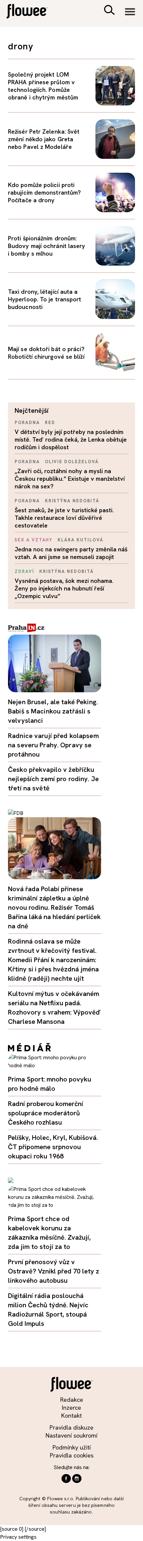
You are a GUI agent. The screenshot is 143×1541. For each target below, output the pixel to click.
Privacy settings (18, 1536)
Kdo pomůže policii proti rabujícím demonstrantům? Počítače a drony (44, 192)
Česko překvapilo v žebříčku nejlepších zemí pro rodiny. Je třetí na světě (53, 778)
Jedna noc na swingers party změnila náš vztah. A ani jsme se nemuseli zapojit (71, 553)
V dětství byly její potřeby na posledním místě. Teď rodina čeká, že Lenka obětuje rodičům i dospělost (71, 439)
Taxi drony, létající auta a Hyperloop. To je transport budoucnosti (44, 299)
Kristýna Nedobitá (72, 501)
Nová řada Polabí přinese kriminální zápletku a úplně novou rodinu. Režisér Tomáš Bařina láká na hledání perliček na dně (54, 907)
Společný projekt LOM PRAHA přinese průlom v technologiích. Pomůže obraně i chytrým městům (43, 86)
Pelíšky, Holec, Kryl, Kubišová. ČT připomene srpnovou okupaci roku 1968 (53, 1146)
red (50, 422)
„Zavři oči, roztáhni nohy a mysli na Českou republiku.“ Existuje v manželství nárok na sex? (70, 478)
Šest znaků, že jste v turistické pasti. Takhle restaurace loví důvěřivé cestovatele (64, 517)
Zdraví (24, 571)
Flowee (32, 12)
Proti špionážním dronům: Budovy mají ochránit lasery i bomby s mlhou (46, 245)
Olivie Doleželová (72, 461)
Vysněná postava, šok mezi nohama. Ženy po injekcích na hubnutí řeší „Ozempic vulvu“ (64, 588)
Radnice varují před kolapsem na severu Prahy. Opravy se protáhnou (53, 745)
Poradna (27, 422)
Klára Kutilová (80, 540)
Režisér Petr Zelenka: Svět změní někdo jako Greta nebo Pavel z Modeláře (43, 139)
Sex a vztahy (34, 540)
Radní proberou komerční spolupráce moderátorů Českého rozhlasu (45, 1113)
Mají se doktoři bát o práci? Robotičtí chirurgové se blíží (46, 352)
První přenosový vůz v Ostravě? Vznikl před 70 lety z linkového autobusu (53, 1271)
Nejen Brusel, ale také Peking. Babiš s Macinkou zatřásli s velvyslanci (53, 711)
